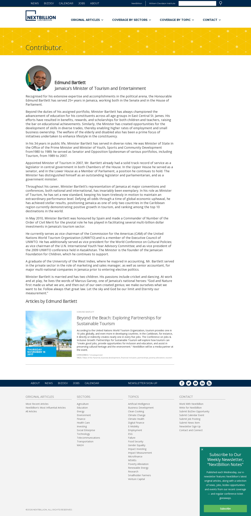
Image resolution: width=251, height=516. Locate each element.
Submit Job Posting (189, 418)
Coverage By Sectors (130, 20)
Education (82, 407)
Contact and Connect (191, 430)
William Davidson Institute (162, 3)
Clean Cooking (136, 411)
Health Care (83, 422)
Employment (135, 430)
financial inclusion (129, 358)
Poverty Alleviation (138, 464)
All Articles (31, 411)
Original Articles (85, 20)
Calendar (66, 3)
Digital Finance (136, 422)
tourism (169, 358)
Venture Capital (136, 479)
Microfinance (135, 456)
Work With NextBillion (191, 403)
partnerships (142, 358)
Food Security (135, 441)
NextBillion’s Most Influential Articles (46, 407)
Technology (83, 434)
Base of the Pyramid (91, 358)
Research (133, 471)
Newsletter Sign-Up (190, 426)
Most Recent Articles (37, 403)
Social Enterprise (86, 430)
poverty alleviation (157, 358)
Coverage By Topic (175, 20)
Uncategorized (96, 355)
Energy (80, 411)
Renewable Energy (138, 467)
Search (220, 3)
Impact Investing (137, 449)
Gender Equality (136, 445)
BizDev (49, 3)
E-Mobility (133, 426)
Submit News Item (189, 422)
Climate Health (136, 418)
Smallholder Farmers (139, 475)
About (94, 3)
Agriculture (83, 403)
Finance (81, 418)
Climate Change (136, 415)
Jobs (81, 3)
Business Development (141, 407)
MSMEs (132, 460)
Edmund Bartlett (85, 312)
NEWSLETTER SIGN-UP (142, 383)
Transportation (85, 441)
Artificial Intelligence (139, 403)
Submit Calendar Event (191, 415)
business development (110, 358)
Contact (210, 20)
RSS (211, 384)
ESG (130, 434)
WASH (80, 445)
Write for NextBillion (190, 407)
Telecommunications (88, 437)
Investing (82, 426)
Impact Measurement (140, 452)
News (35, 3)
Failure (131, 437)
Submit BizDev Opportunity (194, 411)
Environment (84, 415)
